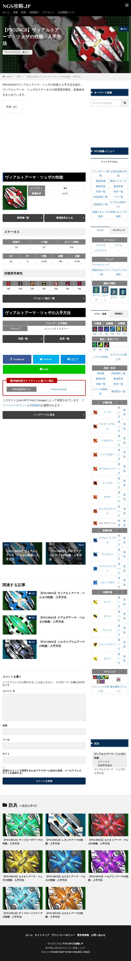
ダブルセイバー (107, 468)
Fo (118, 333)
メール (6, 739)
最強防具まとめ (64, 217)
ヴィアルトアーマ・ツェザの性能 (109, 755)
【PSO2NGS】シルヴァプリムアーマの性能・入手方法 (62, 643)
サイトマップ (42, 934)
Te (124, 333)
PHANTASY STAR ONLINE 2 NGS (70, 951)
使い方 (119, 412)
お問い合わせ (98, 934)
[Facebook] (17, 359)
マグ (122, 297)
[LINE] (44, 369)
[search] (125, 102)
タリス (107, 616)
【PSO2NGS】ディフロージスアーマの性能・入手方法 (23, 915)
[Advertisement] (44, 140)
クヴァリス (101, 250)
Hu (94, 333)
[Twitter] (46, 359)
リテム (118, 245)
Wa (106, 349)
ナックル (107, 482)
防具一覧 (64, 338)
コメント (9, 691)
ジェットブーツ (107, 644)
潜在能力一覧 (118, 391)
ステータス (104, 761)
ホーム (6, 12)
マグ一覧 (118, 196)
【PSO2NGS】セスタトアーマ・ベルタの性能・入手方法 (65, 878)
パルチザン (107, 440)
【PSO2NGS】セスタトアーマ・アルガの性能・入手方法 (108, 841)
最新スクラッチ (118, 180)
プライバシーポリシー (63, 934)
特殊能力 (34, 12)
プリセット (48, 12)
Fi (100, 333)
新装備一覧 (23, 217)
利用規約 (35, 405)
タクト (107, 658)
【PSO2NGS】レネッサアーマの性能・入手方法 (64, 841)
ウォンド (107, 630)
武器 (15, 12)
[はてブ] (73, 359)
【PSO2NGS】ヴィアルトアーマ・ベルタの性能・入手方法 (62, 595)
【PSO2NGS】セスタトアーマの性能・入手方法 (64, 915)
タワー (114, 297)
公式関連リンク (66, 12)
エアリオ (100, 245)
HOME (8, 76)
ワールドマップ (100, 264)
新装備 (100, 373)
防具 (23, 12)
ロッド (107, 601)
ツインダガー (107, 454)
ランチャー (107, 554)
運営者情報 (83, 934)
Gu (112, 333)
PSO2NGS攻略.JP (73, 943)
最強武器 (100, 186)
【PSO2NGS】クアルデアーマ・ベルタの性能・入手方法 (62, 619)
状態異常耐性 (105, 765)
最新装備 (100, 180)
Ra (106, 333)
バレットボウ (107, 582)
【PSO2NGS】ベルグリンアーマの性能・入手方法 (108, 878)
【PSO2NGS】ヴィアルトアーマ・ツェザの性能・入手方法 (53, 76)
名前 (5, 725)
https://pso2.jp (59, 389)
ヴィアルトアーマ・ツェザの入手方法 (109, 771)
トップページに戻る (44, 414)
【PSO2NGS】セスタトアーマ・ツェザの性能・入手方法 (23, 878)
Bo (100, 349)
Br (94, 349)
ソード (107, 412)
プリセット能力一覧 (44, 298)
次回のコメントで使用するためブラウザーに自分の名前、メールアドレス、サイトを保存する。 (43, 771)
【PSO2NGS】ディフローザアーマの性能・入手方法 (23, 841)
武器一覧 (23, 338)
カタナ (107, 496)
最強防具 (118, 186)
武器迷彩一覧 (100, 196)
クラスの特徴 (100, 356)
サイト (6, 754)
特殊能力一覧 (100, 204)
